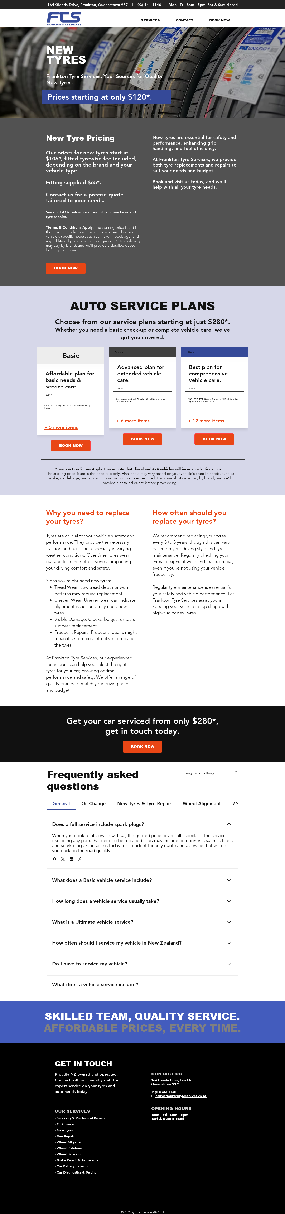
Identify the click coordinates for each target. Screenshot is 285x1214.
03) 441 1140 (149, 4)
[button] (150, 20)
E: (153, 1096)
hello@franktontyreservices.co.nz (181, 1096)
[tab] (61, 803)
